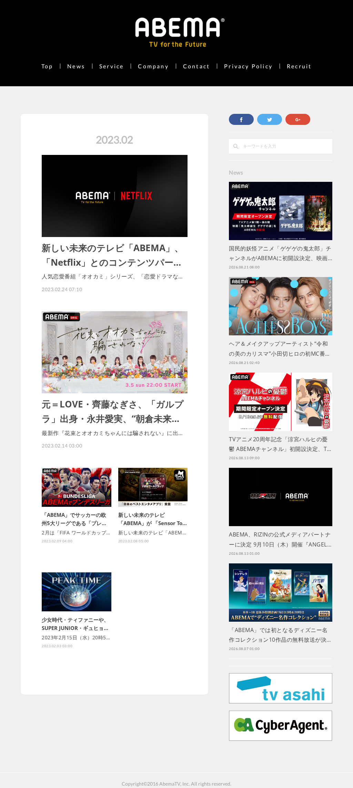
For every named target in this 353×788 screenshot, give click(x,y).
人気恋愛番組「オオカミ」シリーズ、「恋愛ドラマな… (112, 276)
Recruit (299, 66)
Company (153, 66)
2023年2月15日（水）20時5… (76, 637)
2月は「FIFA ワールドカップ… (76, 532)
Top (47, 66)
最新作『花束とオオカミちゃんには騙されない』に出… (112, 433)
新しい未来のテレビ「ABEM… (152, 532)
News (76, 66)
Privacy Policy (248, 66)
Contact (196, 66)
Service (111, 66)
